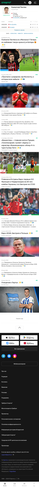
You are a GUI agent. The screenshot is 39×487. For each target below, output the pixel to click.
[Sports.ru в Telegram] (4, 356)
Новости (20, 33)
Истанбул (12, 27)
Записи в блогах (28, 33)
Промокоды (5, 445)
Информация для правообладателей (13, 429)
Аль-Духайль (16, 17)
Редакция (4, 376)
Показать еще (19, 318)
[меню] (35, 3)
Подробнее (12, 471)
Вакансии (4, 387)
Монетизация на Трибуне (9, 408)
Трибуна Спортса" (7, 403)
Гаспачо (3, 47)
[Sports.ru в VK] (9, 356)
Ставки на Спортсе (6, 186)
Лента (7, 33)
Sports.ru (5, 460)
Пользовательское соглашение (11, 419)
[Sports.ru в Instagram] (15, 356)
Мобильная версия (19, 364)
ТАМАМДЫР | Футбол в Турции (9, 150)
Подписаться (6, 15)
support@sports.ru (7, 455)
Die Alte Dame (4, 285)
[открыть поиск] (25, 2)
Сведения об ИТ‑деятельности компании (14, 440)
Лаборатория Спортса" (8, 435)
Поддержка (5, 398)
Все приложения (19, 349)
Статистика (13, 33)
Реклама (4, 392)
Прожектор (5, 414)
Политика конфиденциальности (11, 424)
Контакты (4, 382)
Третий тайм (4, 81)
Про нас (4, 371)
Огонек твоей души (6, 235)
